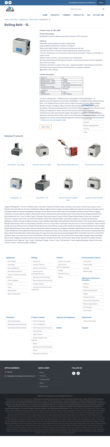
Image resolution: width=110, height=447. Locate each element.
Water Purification (14, 294)
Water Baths (33, 19)
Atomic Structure (64, 261)
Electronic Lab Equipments (89, 403)
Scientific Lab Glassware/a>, (58, 406)
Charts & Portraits (89, 321)
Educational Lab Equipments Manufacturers (73, 404)
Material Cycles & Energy (41, 277)
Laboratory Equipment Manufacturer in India (34, 401)
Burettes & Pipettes (90, 290)
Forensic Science (39, 265)
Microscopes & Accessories (42, 280)
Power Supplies (13, 280)
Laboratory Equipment (71, 401)
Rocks (35, 343)
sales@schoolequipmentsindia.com (21, 376)
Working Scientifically (40, 354)
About (101, 3)
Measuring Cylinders (90, 304)
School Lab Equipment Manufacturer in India (73, 399)
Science (85, 328)
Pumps (10, 284)
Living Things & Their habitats (39, 339)
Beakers (86, 284)
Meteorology (87, 271)
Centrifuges (12, 261)
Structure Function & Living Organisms (41, 288)
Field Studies (87, 265)
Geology (86, 268)
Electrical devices (39, 321)
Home (45, 15)
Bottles (86, 287)
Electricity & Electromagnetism (63, 266)
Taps (9, 287)
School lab (8, 403)
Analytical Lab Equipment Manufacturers (90, 401)
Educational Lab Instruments (59, 408)
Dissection (36, 261)
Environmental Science (91, 258)
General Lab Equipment (91, 300)
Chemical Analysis (14, 321)
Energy (60, 270)
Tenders (66, 15)
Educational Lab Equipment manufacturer (47, 399)
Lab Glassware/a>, (44, 406)
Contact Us (78, 15)
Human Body (37, 331)
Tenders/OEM (44, 379)
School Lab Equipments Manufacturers (47, 404)
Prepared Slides (38, 284)
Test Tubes (87, 310)
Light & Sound (37, 334)
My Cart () (98, 15)
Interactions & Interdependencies (37, 273)
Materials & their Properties (17, 324)
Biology (34, 258)
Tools (85, 132)
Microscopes (37, 403)
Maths (59, 328)
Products (55, 15)
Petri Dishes (87, 307)
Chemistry (10, 317)
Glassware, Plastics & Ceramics (90, 279)
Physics (60, 258)
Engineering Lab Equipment (50, 403)
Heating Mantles (13, 268)
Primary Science (38, 317)
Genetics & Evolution (40, 268)
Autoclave (11, 265)
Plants (35, 350)
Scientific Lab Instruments (75, 406)
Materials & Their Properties (42, 347)
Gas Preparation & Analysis (17, 328)
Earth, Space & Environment (42, 328)
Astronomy (87, 261)
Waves (60, 277)
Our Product (14, 19)
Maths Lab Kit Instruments (16, 406)
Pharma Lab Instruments (55, 401)
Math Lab (15, 403)
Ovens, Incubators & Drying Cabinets (16, 276)
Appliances (24, 19)
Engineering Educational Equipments (70, 403)
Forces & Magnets (39, 324)
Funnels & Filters (89, 297)
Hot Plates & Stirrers (15, 271)
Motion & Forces (63, 274)
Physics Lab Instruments (31, 406)
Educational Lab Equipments (95, 404)
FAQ (88, 15)
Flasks (85, 294)
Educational (86, 317)
